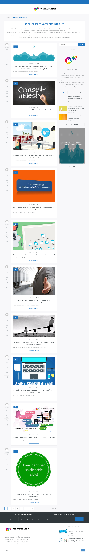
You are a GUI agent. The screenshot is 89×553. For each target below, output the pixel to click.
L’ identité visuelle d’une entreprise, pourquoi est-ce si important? (75, 531)
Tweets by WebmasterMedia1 (38, 526)
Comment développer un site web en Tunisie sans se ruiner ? (34, 437)
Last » (33, 508)
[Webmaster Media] (44, 8)
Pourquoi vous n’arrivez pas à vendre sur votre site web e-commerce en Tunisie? (75, 116)
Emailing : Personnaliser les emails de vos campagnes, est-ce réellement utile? (76, 108)
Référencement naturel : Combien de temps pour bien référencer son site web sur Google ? (71, 144)
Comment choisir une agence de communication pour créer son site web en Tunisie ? (76, 540)
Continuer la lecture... (34, 74)
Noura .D (7, 47)
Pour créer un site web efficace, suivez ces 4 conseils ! (33, 110)
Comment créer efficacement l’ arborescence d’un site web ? (34, 255)
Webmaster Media (16, 550)
